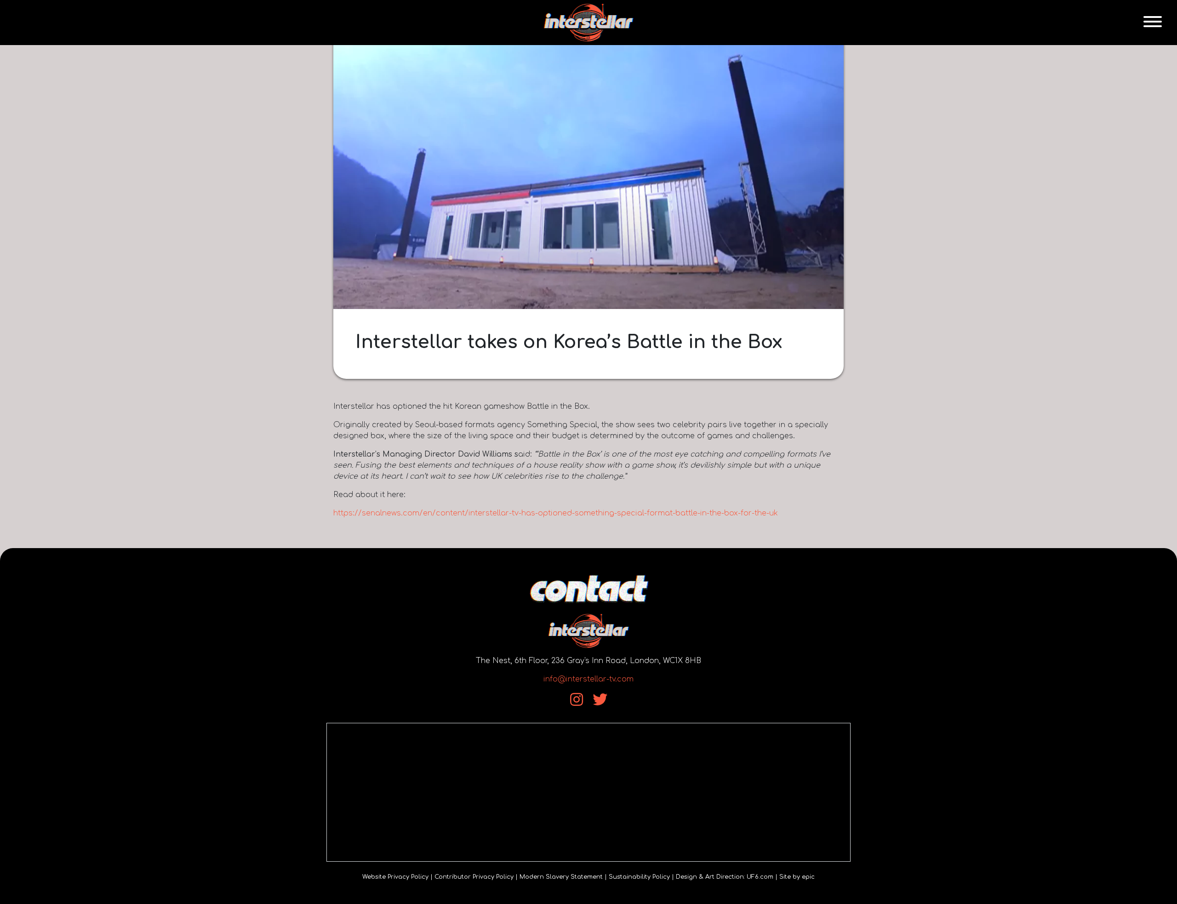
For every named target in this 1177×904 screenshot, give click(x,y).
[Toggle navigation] (1152, 22)
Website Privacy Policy (395, 877)
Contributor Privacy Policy (474, 877)
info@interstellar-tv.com (588, 679)
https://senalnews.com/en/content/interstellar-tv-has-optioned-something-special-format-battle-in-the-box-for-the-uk (555, 513)
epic (808, 877)
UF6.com (760, 877)
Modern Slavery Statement (561, 877)
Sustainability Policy (639, 877)
